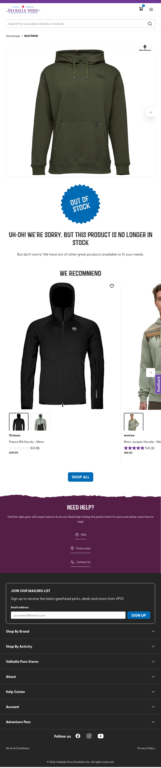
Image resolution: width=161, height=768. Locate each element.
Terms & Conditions (17, 748)
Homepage (13, 36)
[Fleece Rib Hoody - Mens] (62, 346)
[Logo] (23, 9)
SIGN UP (138, 615)
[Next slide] (150, 112)
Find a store (83, 548)
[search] (150, 23)
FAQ (83, 534)
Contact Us (84, 562)
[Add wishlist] (111, 286)
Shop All (81, 477)
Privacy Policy (146, 748)
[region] (77, 736)
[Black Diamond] (145, 47)
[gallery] (80, 112)
